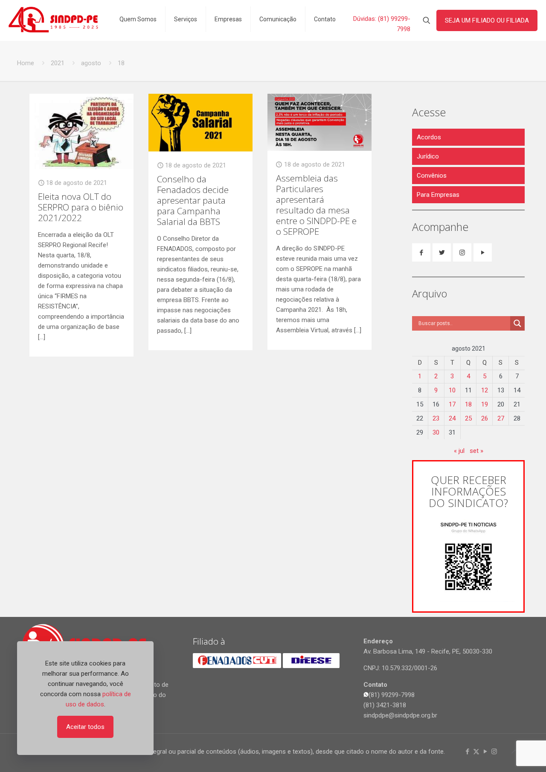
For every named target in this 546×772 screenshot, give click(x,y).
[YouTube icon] (485, 751)
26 (484, 418)
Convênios (432, 175)
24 (452, 418)
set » (476, 451)
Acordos (429, 137)
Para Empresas (438, 195)
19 (484, 404)
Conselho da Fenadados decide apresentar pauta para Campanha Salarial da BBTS (193, 200)
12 (484, 390)
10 (452, 390)
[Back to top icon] (515, 751)
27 (500, 418)
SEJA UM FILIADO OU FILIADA (487, 20)
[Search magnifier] (517, 323)
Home (25, 63)
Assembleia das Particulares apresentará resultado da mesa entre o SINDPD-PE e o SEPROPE (316, 204)
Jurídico (428, 156)
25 (468, 418)
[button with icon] (421, 252)
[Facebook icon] (467, 751)
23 (436, 418)
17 (452, 404)
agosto (91, 63)
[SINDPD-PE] (53, 19)
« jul (459, 451)
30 (436, 432)
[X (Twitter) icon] (476, 751)
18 (468, 404)
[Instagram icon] (494, 751)
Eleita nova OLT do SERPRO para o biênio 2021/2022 (80, 207)
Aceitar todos (85, 727)
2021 (57, 63)
